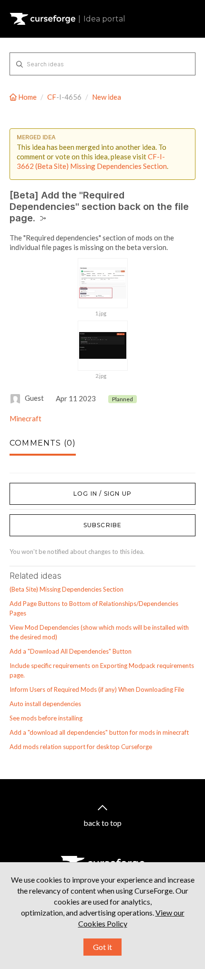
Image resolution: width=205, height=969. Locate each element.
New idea (106, 97)
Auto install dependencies (45, 704)
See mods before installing (46, 718)
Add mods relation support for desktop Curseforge (81, 746)
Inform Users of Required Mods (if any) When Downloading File (97, 689)
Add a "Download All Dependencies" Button (71, 651)
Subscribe (102, 525)
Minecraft (25, 418)
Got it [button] (102, 946)
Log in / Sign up (34, 487)
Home (27, 97)
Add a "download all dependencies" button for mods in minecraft (99, 732)
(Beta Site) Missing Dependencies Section (66, 589)
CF (51, 97)
